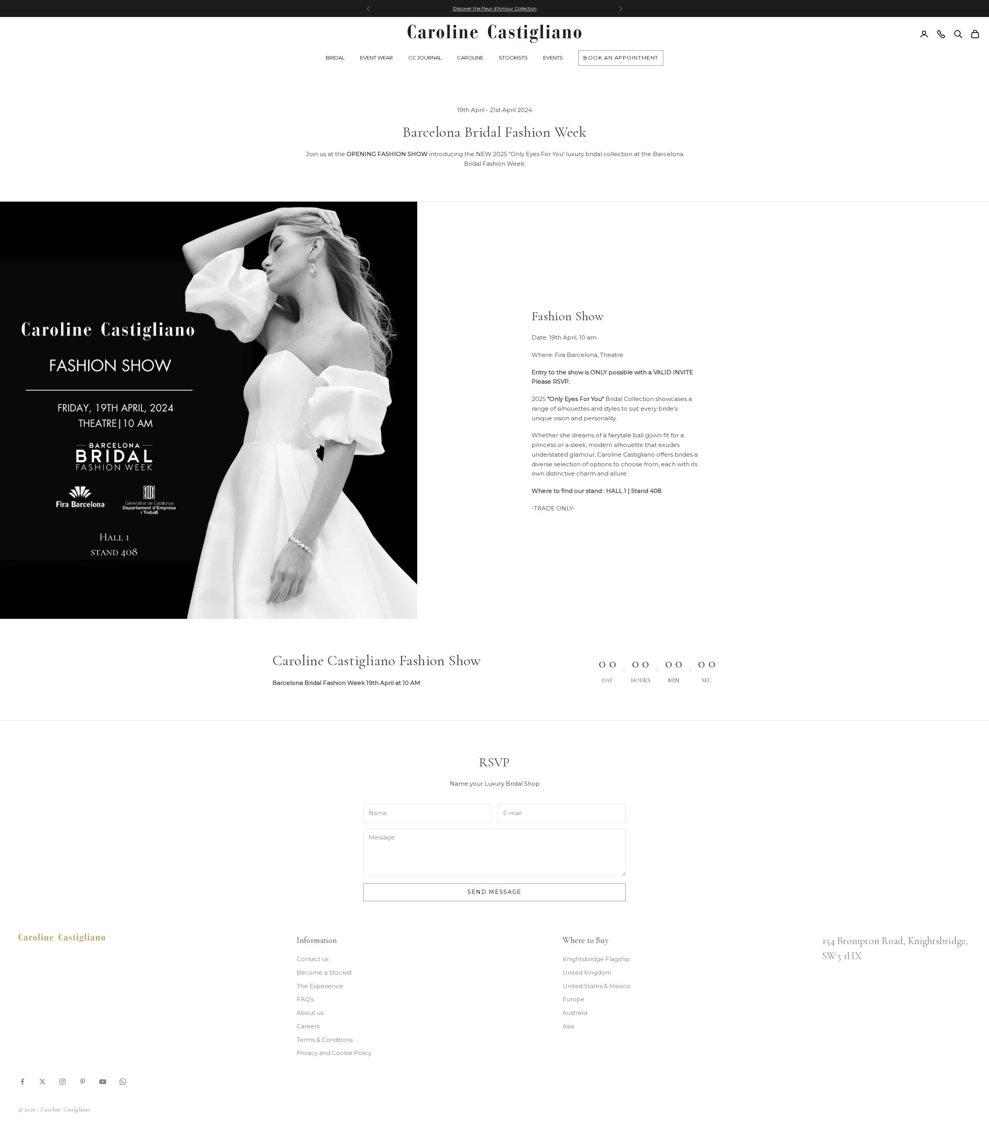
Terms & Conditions (325, 1039)
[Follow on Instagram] (62, 1081)
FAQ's (305, 999)
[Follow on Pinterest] (83, 1081)
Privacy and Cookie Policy (334, 1053)
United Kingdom (586, 972)
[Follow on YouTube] (103, 1081)
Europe (573, 999)
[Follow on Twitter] (42, 1081)
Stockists (513, 57)
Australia (574, 1012)
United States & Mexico (596, 986)
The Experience (320, 986)
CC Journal (425, 57)
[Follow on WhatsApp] (123, 1081)
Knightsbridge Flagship (596, 959)
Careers (308, 1026)
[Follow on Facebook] (22, 1081)
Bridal (335, 57)
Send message (494, 891)
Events (553, 57)
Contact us (312, 959)
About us (310, 1012)
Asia (568, 1026)
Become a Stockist (324, 972)
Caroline (470, 57)
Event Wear (376, 57)
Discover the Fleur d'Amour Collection (495, 8)
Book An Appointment (620, 57)
